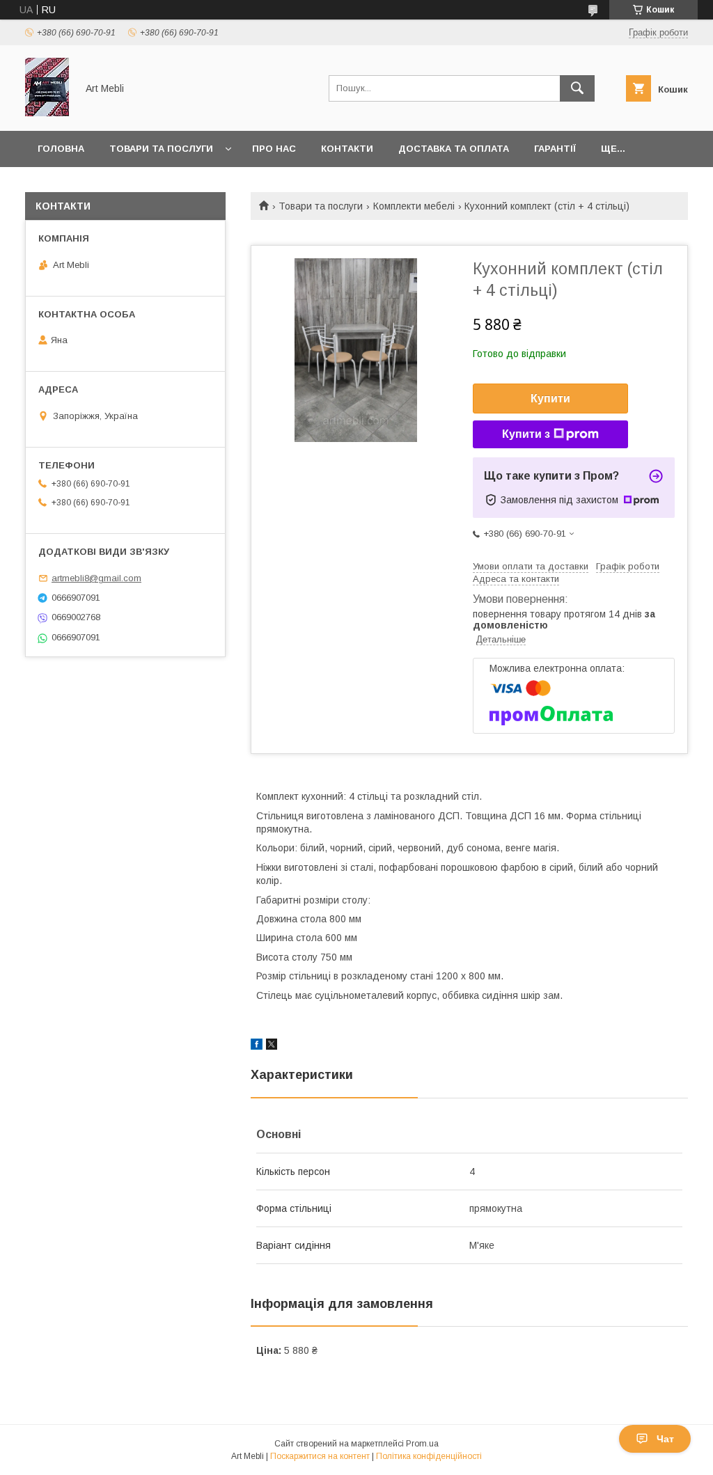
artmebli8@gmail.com (96, 578)
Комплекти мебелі (414, 206)
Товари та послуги (161, 148)
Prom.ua (422, 1444)
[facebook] (257, 1046)
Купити (550, 398)
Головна (61, 148)
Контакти (347, 148)
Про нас (274, 148)
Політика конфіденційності (429, 1456)
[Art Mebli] (47, 112)
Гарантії (555, 148)
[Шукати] (577, 88)
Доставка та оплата (453, 148)
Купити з (526, 434)
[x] (271, 1046)
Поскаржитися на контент (320, 1456)
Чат (665, 1438)
